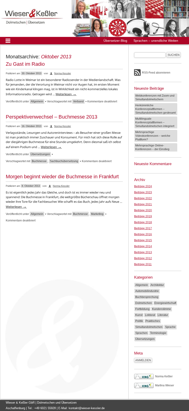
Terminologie (158, 333)
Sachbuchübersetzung (64, 161)
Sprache (170, 327)
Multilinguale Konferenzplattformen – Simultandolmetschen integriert (154, 122)
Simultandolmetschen (148, 327)
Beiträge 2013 (143, 252)
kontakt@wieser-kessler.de (87, 408)
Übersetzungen (40, 154)
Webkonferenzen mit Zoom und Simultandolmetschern (154, 97)
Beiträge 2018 (143, 222)
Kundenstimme (161, 309)
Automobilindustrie (147, 291)
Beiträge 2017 (143, 228)
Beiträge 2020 (143, 210)
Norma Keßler (164, 376)
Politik (139, 321)
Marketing (97, 214)
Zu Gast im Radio (25, 64)
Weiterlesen (66, 94)
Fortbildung (142, 309)
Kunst (138, 315)
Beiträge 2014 (143, 246)
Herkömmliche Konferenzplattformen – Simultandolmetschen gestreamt (155, 109)
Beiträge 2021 (143, 204)
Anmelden (143, 360)
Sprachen (141, 333)
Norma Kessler (62, 73)
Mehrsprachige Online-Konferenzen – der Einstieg (152, 147)
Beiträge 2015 (143, 240)
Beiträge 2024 (143, 186)
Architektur (157, 285)
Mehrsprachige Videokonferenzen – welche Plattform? (152, 136)
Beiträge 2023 (143, 192)
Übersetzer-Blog (115, 40)
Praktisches (152, 321)
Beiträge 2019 (143, 216)
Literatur (163, 315)
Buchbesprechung (146, 297)
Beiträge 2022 (143, 198)
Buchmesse (39, 161)
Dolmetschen (143, 303)
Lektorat (150, 315)
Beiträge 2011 (143, 264)
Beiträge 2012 (143, 258)
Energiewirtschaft (165, 303)
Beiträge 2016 (143, 234)
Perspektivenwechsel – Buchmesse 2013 (51, 117)
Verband (78, 101)
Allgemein (37, 101)
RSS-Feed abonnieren (156, 72)
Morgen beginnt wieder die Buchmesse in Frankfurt (62, 176)
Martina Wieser (164, 385)
